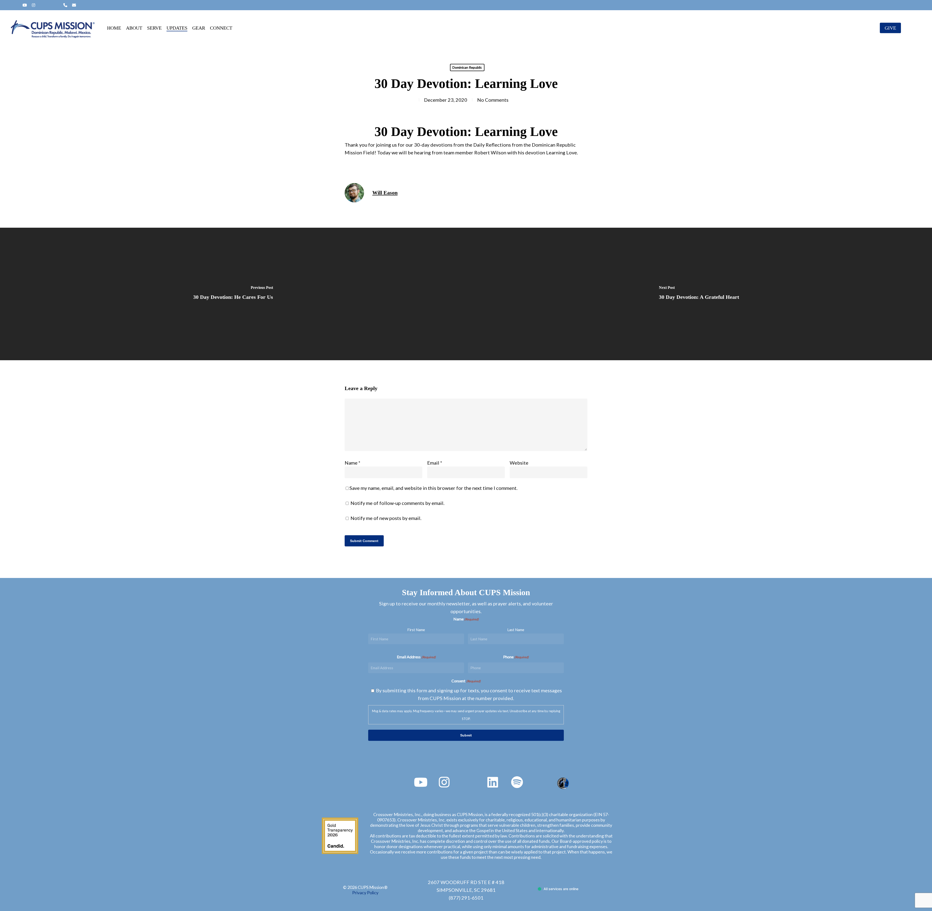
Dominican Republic (467, 67)
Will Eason (385, 193)
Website (519, 463)
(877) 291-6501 (466, 898)
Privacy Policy (365, 892)
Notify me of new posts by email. (385, 518)
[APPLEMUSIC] (57, 5)
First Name (416, 629)
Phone (516, 656)
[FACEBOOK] (16, 5)
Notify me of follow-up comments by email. (397, 503)
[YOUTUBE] (25, 5)
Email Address (416, 656)
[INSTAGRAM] (33, 5)
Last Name (515, 629)
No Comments (492, 100)
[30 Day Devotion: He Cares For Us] (233, 294)
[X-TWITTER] (8, 5)
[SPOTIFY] (41, 5)
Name (352, 463)
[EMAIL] (74, 5)
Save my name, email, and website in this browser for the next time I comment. (433, 488)
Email (434, 463)
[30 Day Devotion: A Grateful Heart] (699, 294)
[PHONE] (65, 5)
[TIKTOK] (49, 5)
